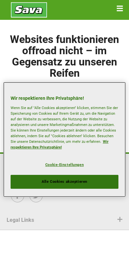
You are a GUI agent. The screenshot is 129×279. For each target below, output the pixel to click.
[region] (64, 139)
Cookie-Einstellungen (64, 164)
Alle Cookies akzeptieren (64, 181)
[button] (119, 8)
